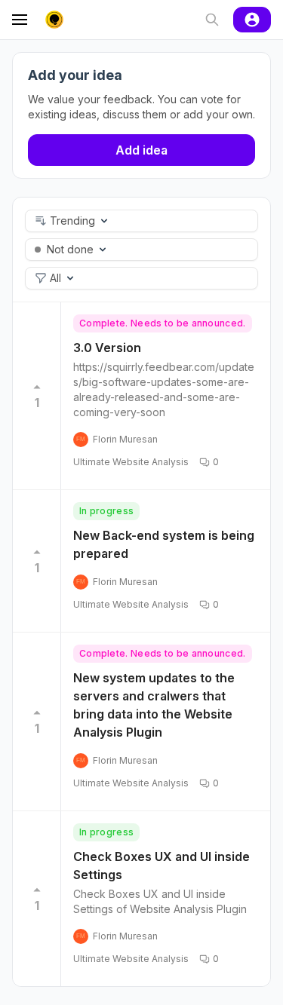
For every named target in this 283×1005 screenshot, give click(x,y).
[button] (141, 221)
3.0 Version (107, 347)
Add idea (141, 150)
